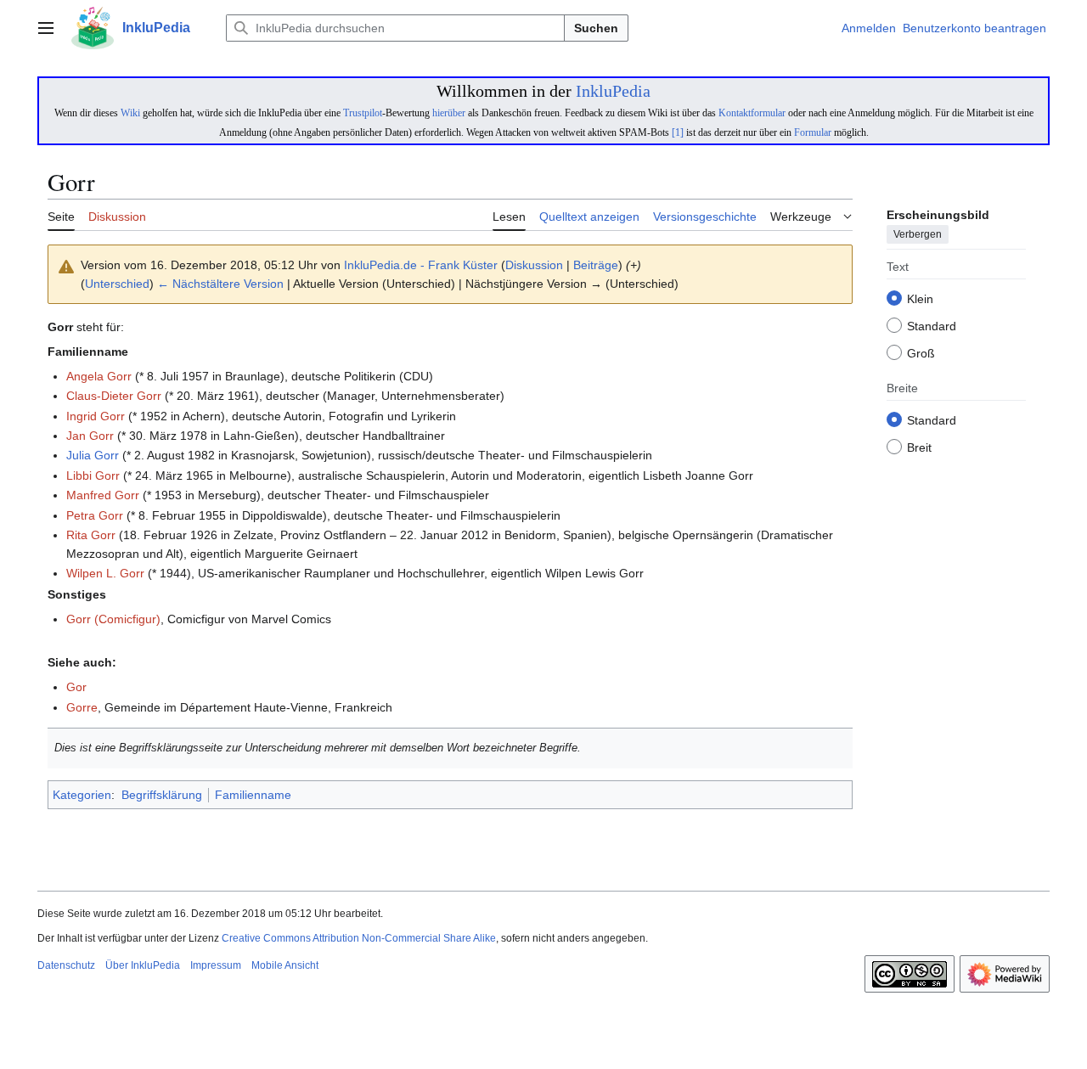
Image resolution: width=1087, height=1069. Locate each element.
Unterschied (117, 283)
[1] (678, 132)
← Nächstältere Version (220, 283)
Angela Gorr (99, 376)
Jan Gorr (90, 435)
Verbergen (917, 235)
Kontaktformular (752, 113)
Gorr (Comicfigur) (113, 619)
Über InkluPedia (142, 965)
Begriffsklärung (161, 795)
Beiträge (595, 265)
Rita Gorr (90, 535)
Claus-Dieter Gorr (113, 395)
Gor (76, 687)
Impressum (215, 965)
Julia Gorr (92, 455)
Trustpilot (362, 113)
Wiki (130, 113)
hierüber (448, 113)
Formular (812, 132)
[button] (45, 28)
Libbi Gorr (93, 475)
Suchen (596, 28)
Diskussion (534, 265)
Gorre (82, 707)
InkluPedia (613, 91)
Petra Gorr (94, 515)
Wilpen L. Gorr (105, 573)
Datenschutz (66, 965)
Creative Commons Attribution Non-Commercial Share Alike (359, 938)
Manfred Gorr (102, 495)
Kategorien (82, 795)
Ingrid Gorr (95, 416)
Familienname (253, 795)
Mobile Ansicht (284, 965)
